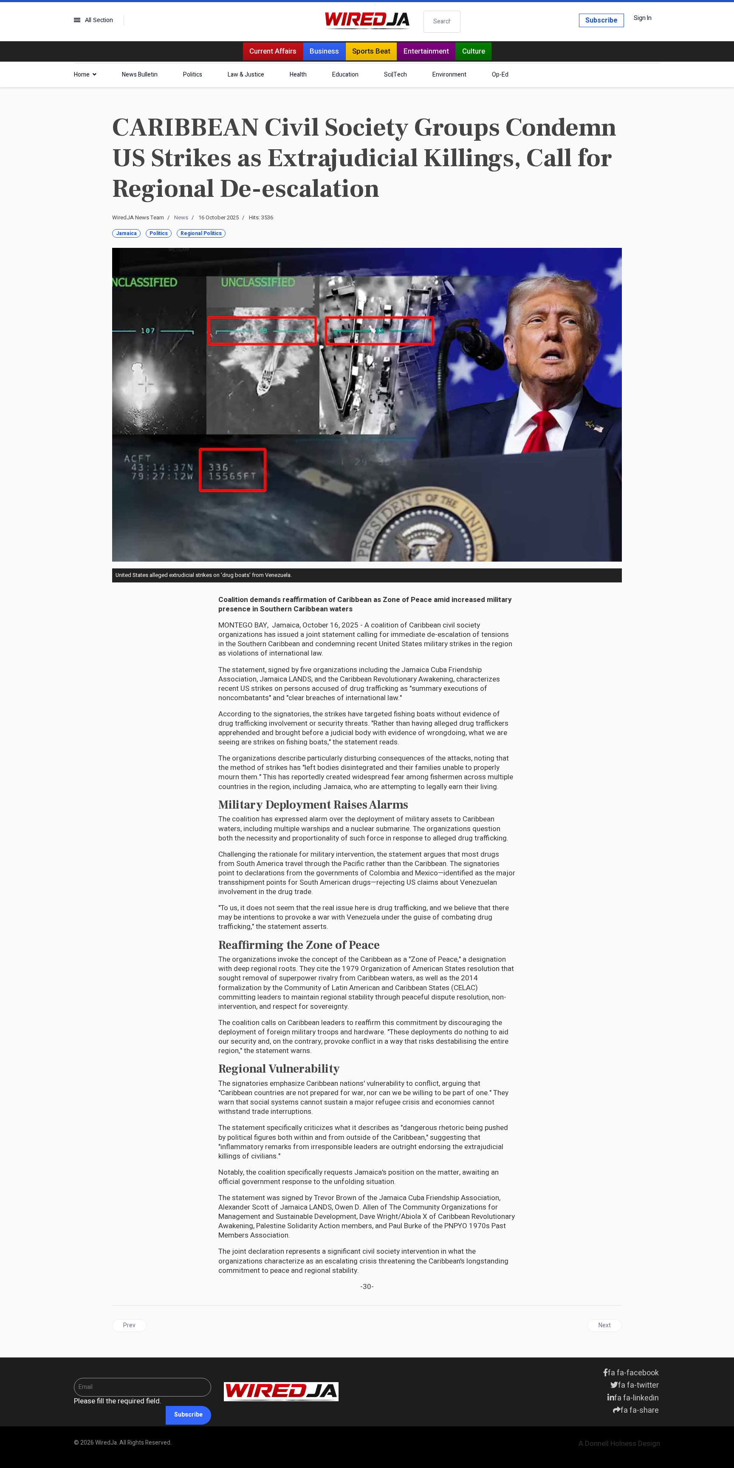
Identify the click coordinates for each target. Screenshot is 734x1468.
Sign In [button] (643, 18)
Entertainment (426, 51)
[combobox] (442, 22)
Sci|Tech (395, 74)
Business (324, 51)
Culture (473, 51)
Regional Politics (201, 233)
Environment (449, 74)
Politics (192, 74)
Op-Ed (500, 74)
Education (345, 74)
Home (82, 74)
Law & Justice (246, 74)
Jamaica (126, 233)
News (181, 217)
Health (298, 74)
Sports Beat (371, 51)
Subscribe (601, 20)
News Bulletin (140, 74)
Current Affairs (272, 51)
